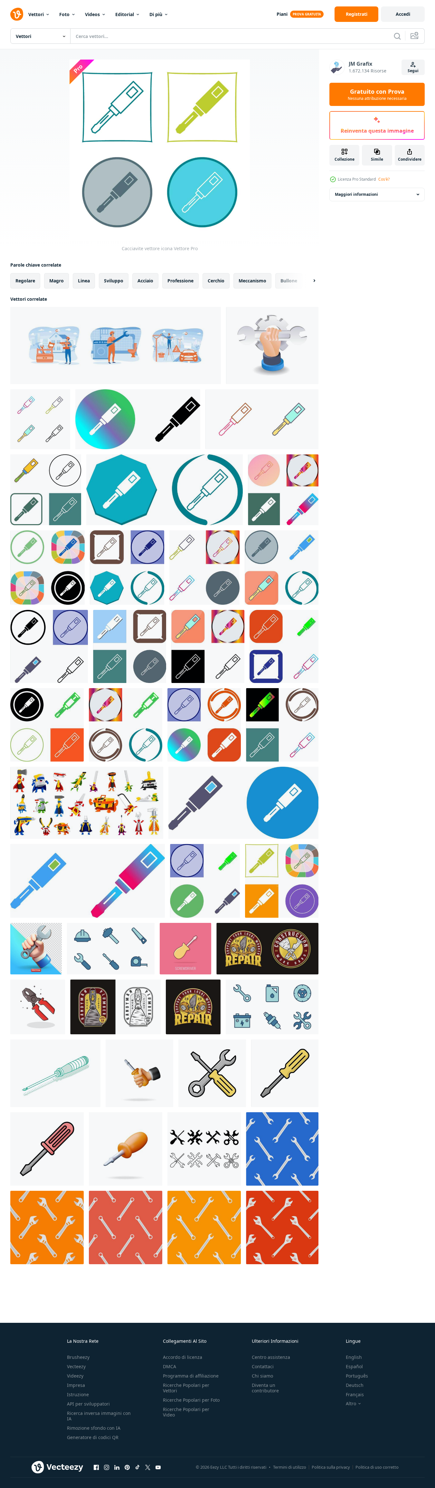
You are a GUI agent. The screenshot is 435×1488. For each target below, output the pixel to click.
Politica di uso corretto (377, 1467)
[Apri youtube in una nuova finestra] (158, 1467)
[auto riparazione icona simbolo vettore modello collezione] (272, 1007)
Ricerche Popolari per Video (186, 1412)
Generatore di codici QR (92, 1437)
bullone (288, 281)
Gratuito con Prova (377, 94)
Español (354, 1366)
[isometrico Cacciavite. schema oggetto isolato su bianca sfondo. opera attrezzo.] (55, 1073)
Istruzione (78, 1394)
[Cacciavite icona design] (137, 419)
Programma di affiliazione (191, 1376)
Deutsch (355, 1385)
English (354, 1357)
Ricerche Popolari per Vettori (186, 1388)
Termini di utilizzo (289, 1467)
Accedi (403, 14)
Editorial (124, 14)
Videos (92, 14)
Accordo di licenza (182, 1357)
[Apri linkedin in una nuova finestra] (116, 1467)
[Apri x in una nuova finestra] (147, 1467)
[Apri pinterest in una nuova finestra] (127, 1467)
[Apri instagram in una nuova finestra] (106, 1467)
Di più (155, 14)
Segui (413, 70)
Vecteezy (76, 1366)
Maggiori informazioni (356, 194)
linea (84, 281)
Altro (351, 1403)
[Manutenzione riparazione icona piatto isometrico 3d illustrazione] (272, 345)
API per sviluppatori (88, 1404)
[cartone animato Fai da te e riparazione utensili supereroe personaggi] (86, 803)
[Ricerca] (397, 36)
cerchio (216, 281)
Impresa (76, 1385)
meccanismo (252, 281)
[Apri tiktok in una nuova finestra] (137, 1467)
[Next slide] (308, 281)
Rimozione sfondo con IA (93, 1428)
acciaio (145, 281)
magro (56, 281)
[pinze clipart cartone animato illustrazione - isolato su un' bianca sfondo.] (37, 1007)
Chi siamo (262, 1376)
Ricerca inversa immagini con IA (99, 1416)
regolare (25, 281)
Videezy (75, 1376)
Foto (64, 14)
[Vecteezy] (16, 14)
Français (355, 1394)
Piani (282, 14)
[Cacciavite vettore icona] (40, 419)
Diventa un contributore (265, 1388)
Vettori (36, 14)
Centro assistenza (271, 1357)
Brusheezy (78, 1357)
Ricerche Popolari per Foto (191, 1400)
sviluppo (113, 281)
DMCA (169, 1366)
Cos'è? (384, 179)
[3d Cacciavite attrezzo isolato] (125, 1149)
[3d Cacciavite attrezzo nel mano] (139, 1073)
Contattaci (263, 1366)
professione (180, 281)
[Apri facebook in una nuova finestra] (96, 1467)
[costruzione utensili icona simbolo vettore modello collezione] (111, 948)
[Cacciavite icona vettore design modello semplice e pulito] (212, 1073)
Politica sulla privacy (331, 1467)
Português (357, 1376)
